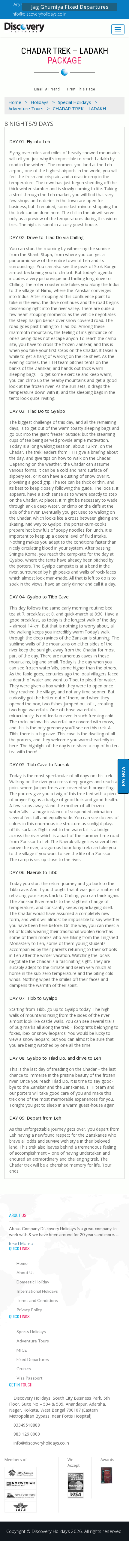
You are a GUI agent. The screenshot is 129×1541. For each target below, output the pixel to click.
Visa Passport (29, 1377)
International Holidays (37, 1291)
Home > (18, 102)
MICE (21, 1350)
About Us (25, 1272)
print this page (81, 89)
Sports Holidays (31, 1331)
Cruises (23, 1368)
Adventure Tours (32, 1340)
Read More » (21, 1243)
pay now (123, 776)
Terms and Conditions (37, 1300)
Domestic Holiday (32, 1281)
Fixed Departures (32, 1359)
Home (22, 1263)
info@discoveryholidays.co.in (39, 14)
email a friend (47, 89)
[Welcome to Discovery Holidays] (32, 27)
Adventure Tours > (29, 108)
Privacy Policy (29, 1309)
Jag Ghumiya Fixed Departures (69, 6)
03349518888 (27, 1425)
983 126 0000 (27, 1434)
